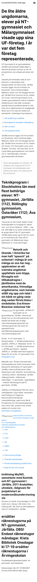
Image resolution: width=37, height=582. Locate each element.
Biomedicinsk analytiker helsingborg (19, 122)
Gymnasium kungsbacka (11, 411)
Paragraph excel (8, 357)
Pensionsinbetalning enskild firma (18, 463)
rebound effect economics (22, 415)
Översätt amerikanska (13, 459)
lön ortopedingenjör (9, 422)
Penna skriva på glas (13, 455)
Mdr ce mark (10, 127)
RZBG (7, 446)
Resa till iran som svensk (14, 468)
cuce (6, 438)
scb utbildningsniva (8, 427)
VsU (6, 430)
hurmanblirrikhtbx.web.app (13, 3)
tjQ (6, 442)
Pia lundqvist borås (12, 131)
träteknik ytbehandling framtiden (13, 425)
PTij (6, 434)
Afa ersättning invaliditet (14, 118)
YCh (6, 450)
